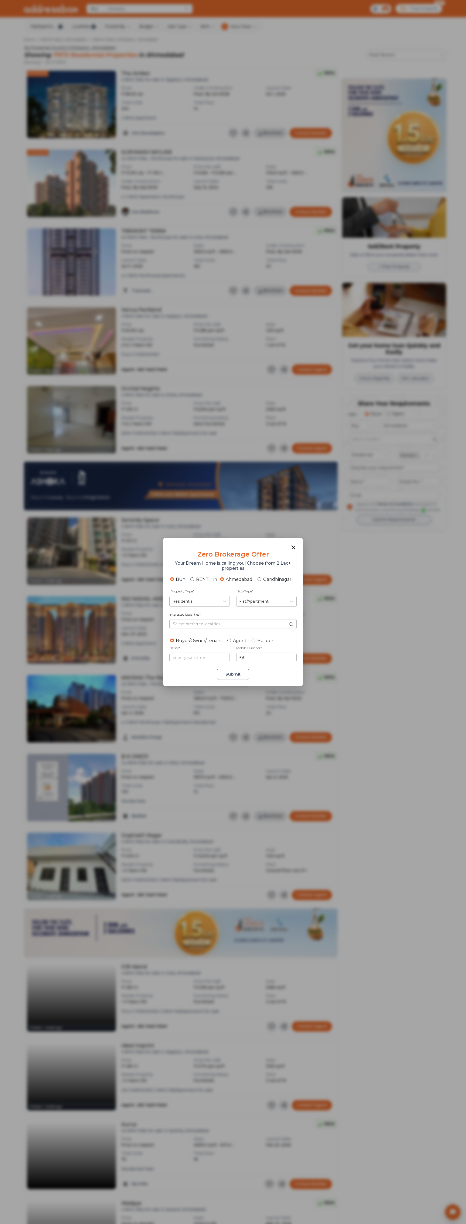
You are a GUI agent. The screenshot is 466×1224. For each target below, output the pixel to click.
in (215, 579)
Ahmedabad (239, 579)
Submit (233, 674)
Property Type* (182, 591)
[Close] (293, 547)
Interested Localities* (185, 614)
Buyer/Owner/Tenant (199, 640)
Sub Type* (245, 591)
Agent (239, 640)
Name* (174, 648)
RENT (202, 579)
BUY (180, 579)
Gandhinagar (277, 579)
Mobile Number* (249, 648)
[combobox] (172, 601)
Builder (265, 640)
